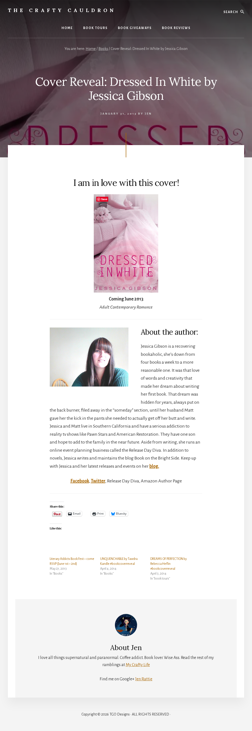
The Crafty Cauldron (62, 10)
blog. (154, 466)
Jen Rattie (143, 679)
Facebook (79, 480)
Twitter (98, 480)
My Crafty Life (138, 665)
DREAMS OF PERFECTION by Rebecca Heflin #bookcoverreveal (168, 563)
